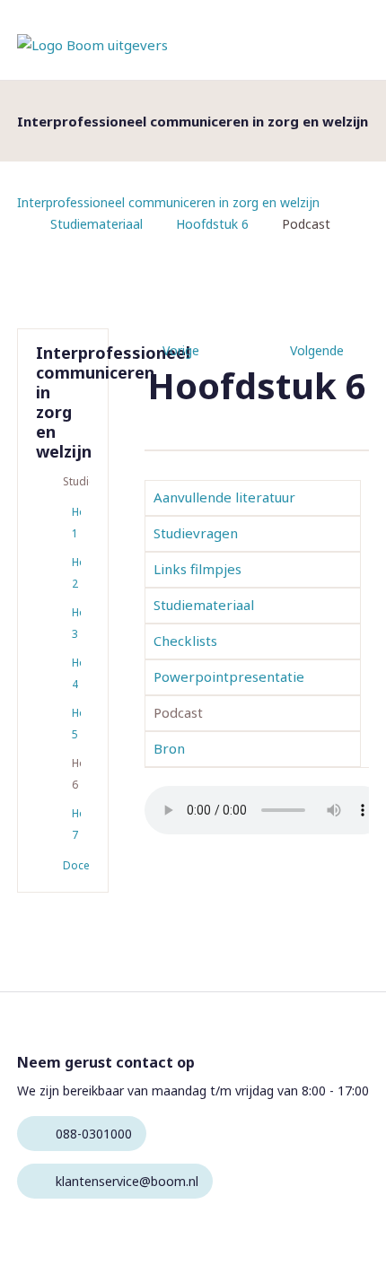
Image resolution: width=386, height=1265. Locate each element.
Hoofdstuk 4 (76, 673)
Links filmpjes (197, 569)
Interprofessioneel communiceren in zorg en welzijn (168, 202)
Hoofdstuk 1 (76, 522)
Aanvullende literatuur (224, 497)
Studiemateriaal (96, 223)
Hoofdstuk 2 (76, 572)
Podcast (178, 712)
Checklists (185, 641)
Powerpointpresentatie (229, 676)
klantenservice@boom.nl (127, 1181)
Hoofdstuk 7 (76, 824)
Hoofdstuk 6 (212, 223)
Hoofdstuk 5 (76, 723)
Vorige (180, 350)
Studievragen (196, 533)
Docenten (76, 865)
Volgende (317, 350)
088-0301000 (94, 1133)
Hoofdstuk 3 (76, 623)
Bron (169, 748)
